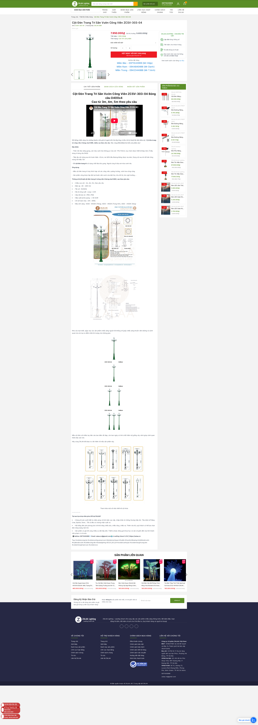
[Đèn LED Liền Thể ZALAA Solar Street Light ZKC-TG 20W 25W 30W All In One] (165, 187)
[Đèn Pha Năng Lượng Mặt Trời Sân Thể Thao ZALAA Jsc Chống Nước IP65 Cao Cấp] (165, 151)
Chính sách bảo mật (137, 644)
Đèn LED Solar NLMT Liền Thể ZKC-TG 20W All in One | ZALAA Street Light (178, 197)
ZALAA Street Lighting (177, 160)
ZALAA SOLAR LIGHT (177, 183)
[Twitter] (126, 626)
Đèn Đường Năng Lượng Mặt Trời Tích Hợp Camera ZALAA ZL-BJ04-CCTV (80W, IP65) (178, 137)
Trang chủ (105, 11)
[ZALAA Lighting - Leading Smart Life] (80, 4)
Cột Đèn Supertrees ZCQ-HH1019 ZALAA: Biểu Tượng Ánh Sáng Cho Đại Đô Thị (83, 585)
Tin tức (171, 11)
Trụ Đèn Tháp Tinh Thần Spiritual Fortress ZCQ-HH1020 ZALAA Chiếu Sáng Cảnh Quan (174, 585)
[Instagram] (131, 626)
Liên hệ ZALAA (181, 11)
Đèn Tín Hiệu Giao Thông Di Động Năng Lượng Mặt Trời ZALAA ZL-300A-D (178, 162)
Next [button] (108, 74)
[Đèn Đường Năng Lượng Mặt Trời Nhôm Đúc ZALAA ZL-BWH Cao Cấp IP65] (165, 124)
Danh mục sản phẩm (127, 11)
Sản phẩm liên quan (129, 555)
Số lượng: (114, 48)
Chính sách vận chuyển (138, 652)
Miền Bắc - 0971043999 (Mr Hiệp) (135, 63)
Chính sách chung (160, 11)
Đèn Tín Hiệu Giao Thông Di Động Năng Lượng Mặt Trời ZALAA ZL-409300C (178, 174)
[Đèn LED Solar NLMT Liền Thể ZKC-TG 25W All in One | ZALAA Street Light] (165, 210)
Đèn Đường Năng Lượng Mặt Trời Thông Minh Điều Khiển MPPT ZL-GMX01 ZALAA (177, 110)
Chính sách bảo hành (137, 647)
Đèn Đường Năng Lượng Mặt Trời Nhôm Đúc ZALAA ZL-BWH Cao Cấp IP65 (177, 124)
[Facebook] (121, 626)
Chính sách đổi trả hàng (138, 650)
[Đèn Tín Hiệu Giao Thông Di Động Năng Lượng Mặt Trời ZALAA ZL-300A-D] (165, 163)
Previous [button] (72, 74)
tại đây (181, 60)
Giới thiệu (114, 11)
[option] (90, 50)
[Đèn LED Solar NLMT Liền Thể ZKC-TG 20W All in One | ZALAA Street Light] (165, 198)
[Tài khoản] (178, 4)
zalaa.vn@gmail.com (169, 676)
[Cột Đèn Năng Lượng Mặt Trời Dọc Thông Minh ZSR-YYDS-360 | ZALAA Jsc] (165, 96)
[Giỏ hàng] (184, 4)
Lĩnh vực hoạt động (143, 11)
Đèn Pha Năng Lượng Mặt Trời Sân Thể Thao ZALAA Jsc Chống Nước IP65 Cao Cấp (178, 151)
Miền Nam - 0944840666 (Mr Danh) (135, 66)
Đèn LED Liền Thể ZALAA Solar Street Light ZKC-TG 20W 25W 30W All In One (178, 185)
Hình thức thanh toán (137, 658)
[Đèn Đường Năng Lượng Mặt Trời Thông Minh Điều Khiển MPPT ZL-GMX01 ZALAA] (165, 110)
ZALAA (145, 683)
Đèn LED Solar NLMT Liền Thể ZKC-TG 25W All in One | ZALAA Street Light (178, 209)
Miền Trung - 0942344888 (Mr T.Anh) (135, 70)
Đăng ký (177, 600)
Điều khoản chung (136, 641)
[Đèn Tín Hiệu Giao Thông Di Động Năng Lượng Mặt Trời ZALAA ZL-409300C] (165, 175)
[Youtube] (136, 626)
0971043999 (166, 673)
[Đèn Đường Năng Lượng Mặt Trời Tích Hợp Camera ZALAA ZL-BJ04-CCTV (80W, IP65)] (165, 137)
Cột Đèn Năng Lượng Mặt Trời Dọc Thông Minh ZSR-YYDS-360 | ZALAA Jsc (178, 96)
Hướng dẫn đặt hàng (137, 655)
